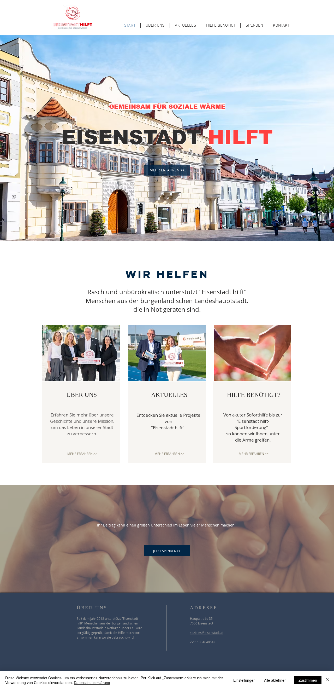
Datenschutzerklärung (92, 682)
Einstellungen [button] (244, 680)
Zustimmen (308, 680)
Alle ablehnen (275, 680)
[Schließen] (328, 680)
